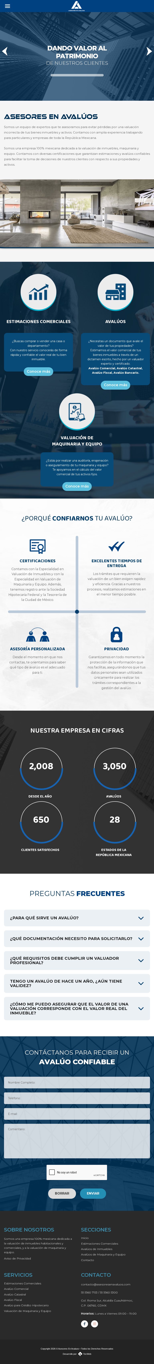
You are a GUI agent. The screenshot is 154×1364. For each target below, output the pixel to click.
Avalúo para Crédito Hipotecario (26, 1305)
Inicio (85, 1238)
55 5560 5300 (109, 1292)
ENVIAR (93, 1193)
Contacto (87, 1260)
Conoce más (38, 371)
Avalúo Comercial (16, 1289)
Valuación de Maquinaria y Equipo (27, 1311)
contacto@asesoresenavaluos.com (105, 1284)
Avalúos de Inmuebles (96, 1249)
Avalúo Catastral (15, 1294)
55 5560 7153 (89, 1292)
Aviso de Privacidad (17, 1258)
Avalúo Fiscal (13, 1300)
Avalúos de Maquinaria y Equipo (103, 1254)
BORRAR (62, 1193)
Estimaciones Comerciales (99, 1243)
